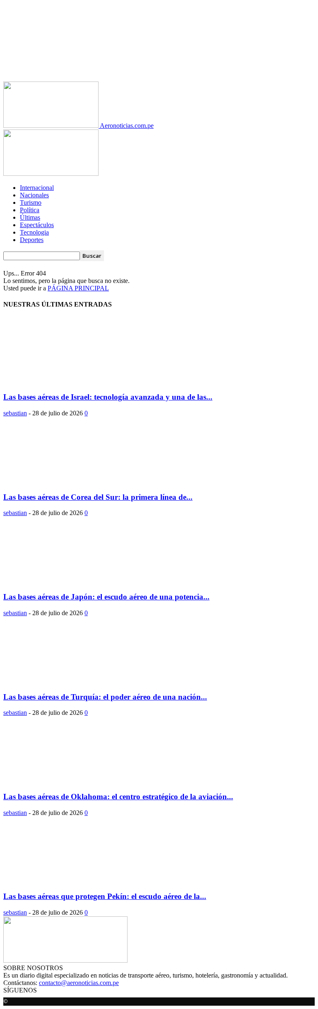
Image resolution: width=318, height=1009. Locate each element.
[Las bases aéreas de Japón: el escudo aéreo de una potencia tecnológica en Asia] (70, 580)
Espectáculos (37, 224)
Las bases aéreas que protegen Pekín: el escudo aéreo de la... (104, 896)
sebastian (15, 413)
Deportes (31, 239)
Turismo (30, 202)
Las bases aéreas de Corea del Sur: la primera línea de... (98, 497)
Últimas (30, 217)
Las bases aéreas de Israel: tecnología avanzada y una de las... (107, 397)
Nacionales (34, 195)
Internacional (37, 187)
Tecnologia (34, 232)
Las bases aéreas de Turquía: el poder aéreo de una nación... (105, 697)
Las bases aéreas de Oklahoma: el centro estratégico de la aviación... (118, 796)
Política (29, 209)
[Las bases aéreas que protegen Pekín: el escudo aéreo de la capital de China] (70, 880)
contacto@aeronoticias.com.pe (79, 982)
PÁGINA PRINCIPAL (78, 288)
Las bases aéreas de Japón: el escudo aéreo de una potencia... (106, 596)
